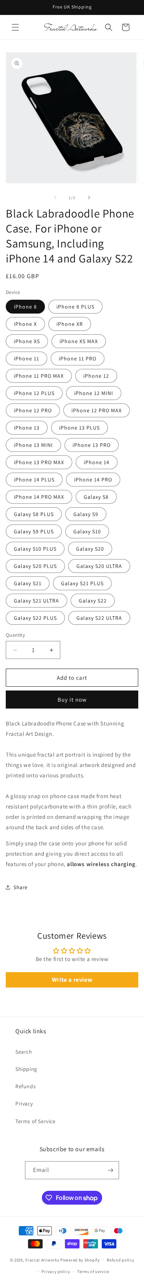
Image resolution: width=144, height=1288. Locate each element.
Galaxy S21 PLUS (82, 583)
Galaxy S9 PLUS (34, 531)
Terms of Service (35, 1121)
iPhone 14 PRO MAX (39, 496)
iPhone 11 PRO (77, 358)
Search (23, 1051)
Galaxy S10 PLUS (35, 548)
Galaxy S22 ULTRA (99, 617)
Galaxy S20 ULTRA (99, 566)
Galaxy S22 (93, 600)
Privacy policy (55, 1271)
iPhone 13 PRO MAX (39, 462)
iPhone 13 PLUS (79, 427)
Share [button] (20, 887)
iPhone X (25, 323)
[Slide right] (89, 197)
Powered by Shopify (80, 1259)
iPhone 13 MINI (33, 445)
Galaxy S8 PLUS (34, 514)
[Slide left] (55, 197)
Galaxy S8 (96, 496)
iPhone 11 (26, 358)
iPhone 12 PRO (33, 410)
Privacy (24, 1103)
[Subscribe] (110, 1170)
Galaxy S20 (90, 548)
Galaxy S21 (27, 583)
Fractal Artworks (42, 1259)
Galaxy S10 (87, 531)
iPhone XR (69, 323)
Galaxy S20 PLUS (35, 566)
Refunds (25, 1086)
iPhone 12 (96, 375)
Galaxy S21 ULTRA (36, 600)
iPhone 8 (25, 306)
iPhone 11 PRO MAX (39, 375)
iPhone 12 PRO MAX (96, 410)
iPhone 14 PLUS (34, 479)
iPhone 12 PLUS (34, 393)
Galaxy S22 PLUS (35, 617)
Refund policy (120, 1260)
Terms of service (93, 1271)
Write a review (72, 980)
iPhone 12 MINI (93, 393)
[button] (15, 27)
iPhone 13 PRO (92, 445)
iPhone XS (27, 341)
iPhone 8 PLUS (75, 306)
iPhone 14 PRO (93, 479)
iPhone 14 (96, 462)
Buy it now (72, 699)
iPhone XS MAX (79, 341)
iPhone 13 (27, 427)
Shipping (26, 1069)
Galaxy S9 (85, 514)
